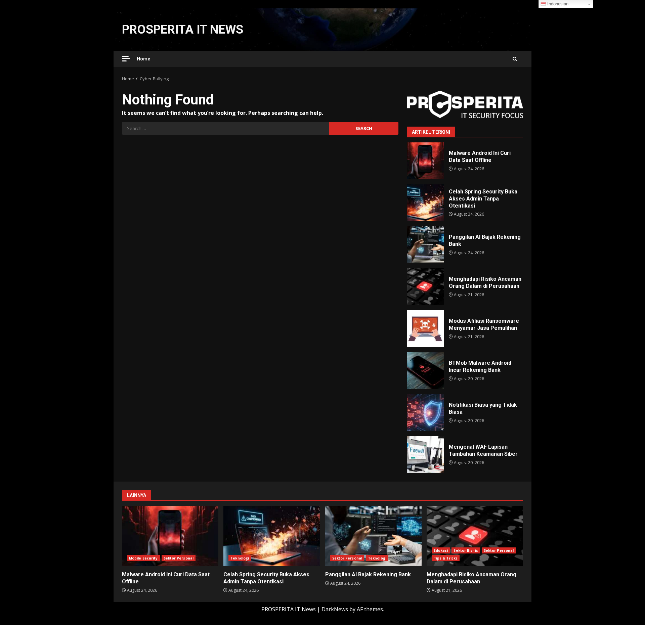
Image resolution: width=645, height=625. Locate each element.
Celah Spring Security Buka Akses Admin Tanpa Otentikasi (425, 202)
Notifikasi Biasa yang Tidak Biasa (425, 412)
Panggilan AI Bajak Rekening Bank (425, 244)
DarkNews (334, 609)
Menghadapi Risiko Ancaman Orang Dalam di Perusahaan (425, 286)
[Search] (515, 58)
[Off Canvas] (126, 58)
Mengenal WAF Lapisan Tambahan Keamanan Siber (425, 454)
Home (143, 58)
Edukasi (441, 550)
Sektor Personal (179, 558)
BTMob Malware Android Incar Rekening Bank (425, 370)
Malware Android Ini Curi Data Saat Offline (425, 160)
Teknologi (239, 558)
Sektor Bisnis (466, 550)
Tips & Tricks (446, 558)
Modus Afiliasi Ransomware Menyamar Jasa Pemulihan (425, 328)
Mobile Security (143, 558)
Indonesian (557, 3)
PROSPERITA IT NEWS (182, 30)
